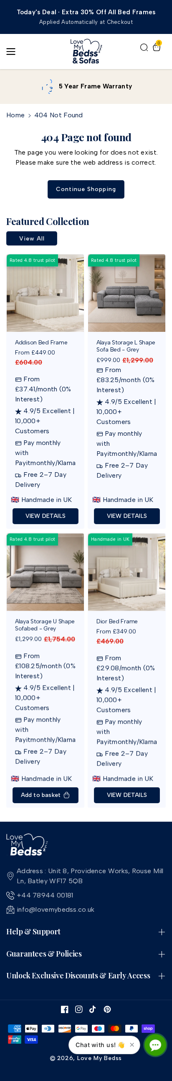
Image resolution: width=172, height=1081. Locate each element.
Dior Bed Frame (117, 621)
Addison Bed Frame (41, 342)
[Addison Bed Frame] (45, 293)
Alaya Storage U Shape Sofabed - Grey (45, 625)
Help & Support (33, 931)
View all (32, 238)
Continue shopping (86, 189)
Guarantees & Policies (43, 954)
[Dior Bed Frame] (126, 572)
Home (15, 115)
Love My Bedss (99, 1058)
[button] (13, 51)
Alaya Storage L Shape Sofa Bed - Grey (125, 346)
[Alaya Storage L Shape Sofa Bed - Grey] (126, 293)
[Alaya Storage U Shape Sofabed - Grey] (45, 572)
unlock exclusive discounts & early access (78, 975)
